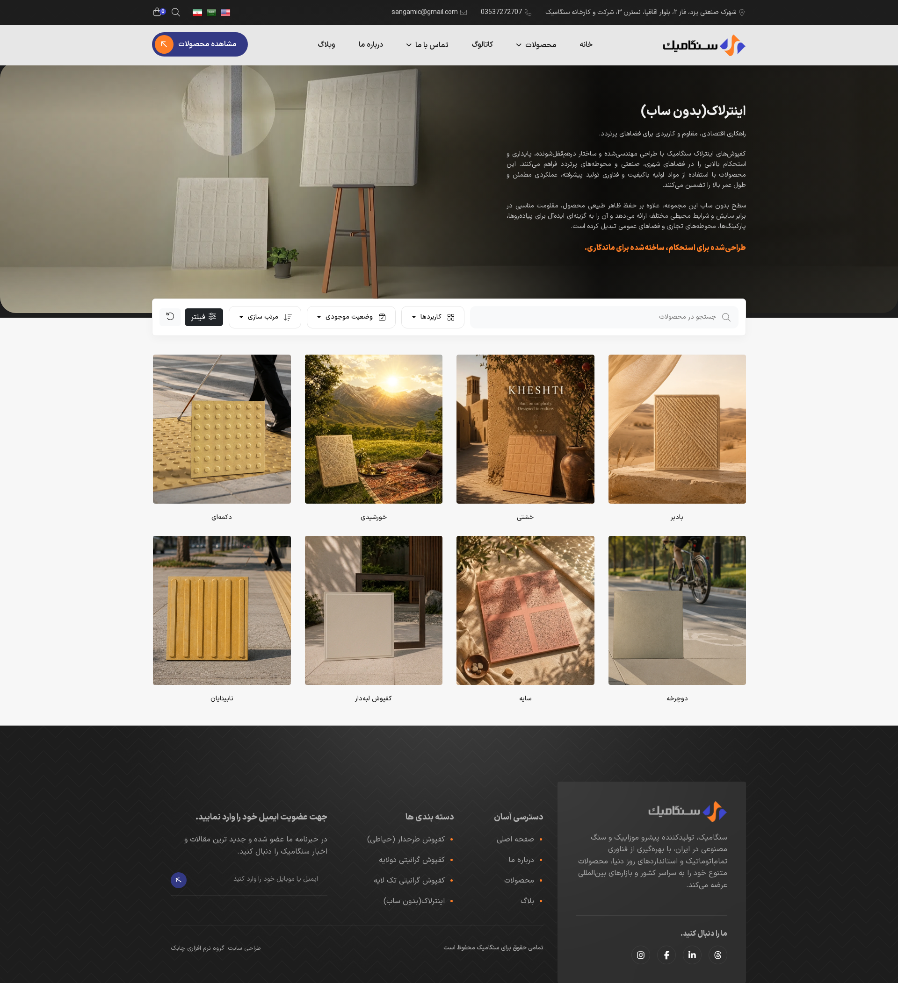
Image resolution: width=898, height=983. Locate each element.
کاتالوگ (482, 44)
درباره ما (371, 44)
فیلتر (199, 317)
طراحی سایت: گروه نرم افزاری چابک (216, 948)
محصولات (540, 45)
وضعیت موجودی (349, 317)
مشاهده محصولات (207, 44)
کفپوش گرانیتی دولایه (412, 860)
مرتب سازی (263, 317)
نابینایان (221, 699)
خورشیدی (374, 517)
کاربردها (431, 317)
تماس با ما (431, 45)
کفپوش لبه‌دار (373, 699)
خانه (586, 44)
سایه (525, 699)
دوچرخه (677, 699)
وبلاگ (326, 44)
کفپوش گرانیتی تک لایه (409, 880)
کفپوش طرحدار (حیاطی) (406, 839)
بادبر (677, 517)
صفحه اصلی (515, 839)
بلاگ (527, 901)
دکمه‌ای (221, 517)
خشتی (525, 517)
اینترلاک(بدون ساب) (414, 901)
